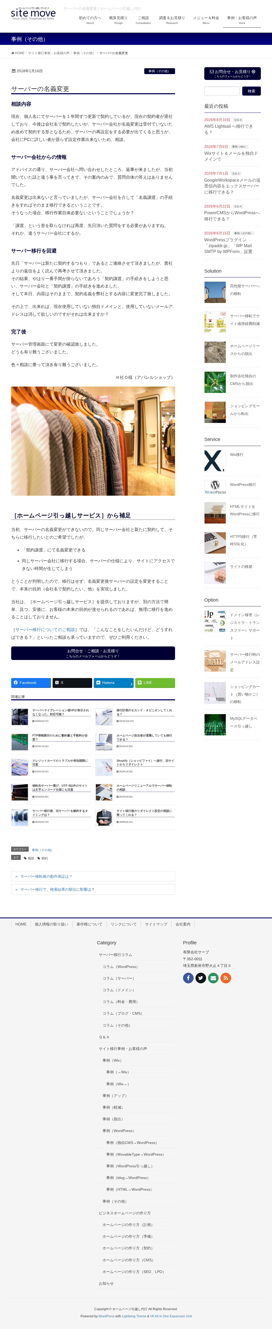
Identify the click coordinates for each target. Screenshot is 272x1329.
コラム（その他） (117, 1025)
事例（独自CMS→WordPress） (132, 1143)
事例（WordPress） (119, 1131)
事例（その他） (159, 71)
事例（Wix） (239, 146)
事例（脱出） (114, 1119)
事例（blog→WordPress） (128, 1178)
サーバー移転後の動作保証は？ (46, 876)
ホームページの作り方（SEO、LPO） (134, 1272)
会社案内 (183, 924)
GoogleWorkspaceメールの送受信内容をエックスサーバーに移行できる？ (232, 186)
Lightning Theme (134, 1316)
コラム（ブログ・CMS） (123, 1013)
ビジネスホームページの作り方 (125, 1213)
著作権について (89, 924)
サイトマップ (156, 924)
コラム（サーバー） (119, 978)
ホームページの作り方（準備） (129, 1236)
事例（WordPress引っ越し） (130, 1166)
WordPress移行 (243, 484)
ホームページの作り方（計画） (129, 1225)
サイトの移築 (241, 566)
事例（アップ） (116, 1096)
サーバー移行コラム (115, 955)
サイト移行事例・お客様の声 (123, 1049)
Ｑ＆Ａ (238, 119)
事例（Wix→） (118, 1084)
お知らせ (106, 1283)
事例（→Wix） (118, 1072)
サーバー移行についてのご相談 (45, 629)
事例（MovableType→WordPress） (136, 1154)
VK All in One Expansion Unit (171, 1316)
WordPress (106, 1316)
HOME (21, 924)
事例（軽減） (114, 1107)
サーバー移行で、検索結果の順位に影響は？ (57, 889)
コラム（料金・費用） (121, 1002)
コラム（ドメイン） (119, 990)
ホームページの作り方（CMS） (129, 1260)
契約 (44, 858)
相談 (31, 858)
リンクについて (124, 924)
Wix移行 (237, 454)
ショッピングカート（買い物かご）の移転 (245, 694)
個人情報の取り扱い (51, 924)
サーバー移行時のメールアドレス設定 (245, 662)
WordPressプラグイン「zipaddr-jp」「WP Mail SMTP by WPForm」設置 (228, 246)
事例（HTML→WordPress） (130, 1189)
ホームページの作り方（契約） (129, 1248)
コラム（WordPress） (121, 966)
